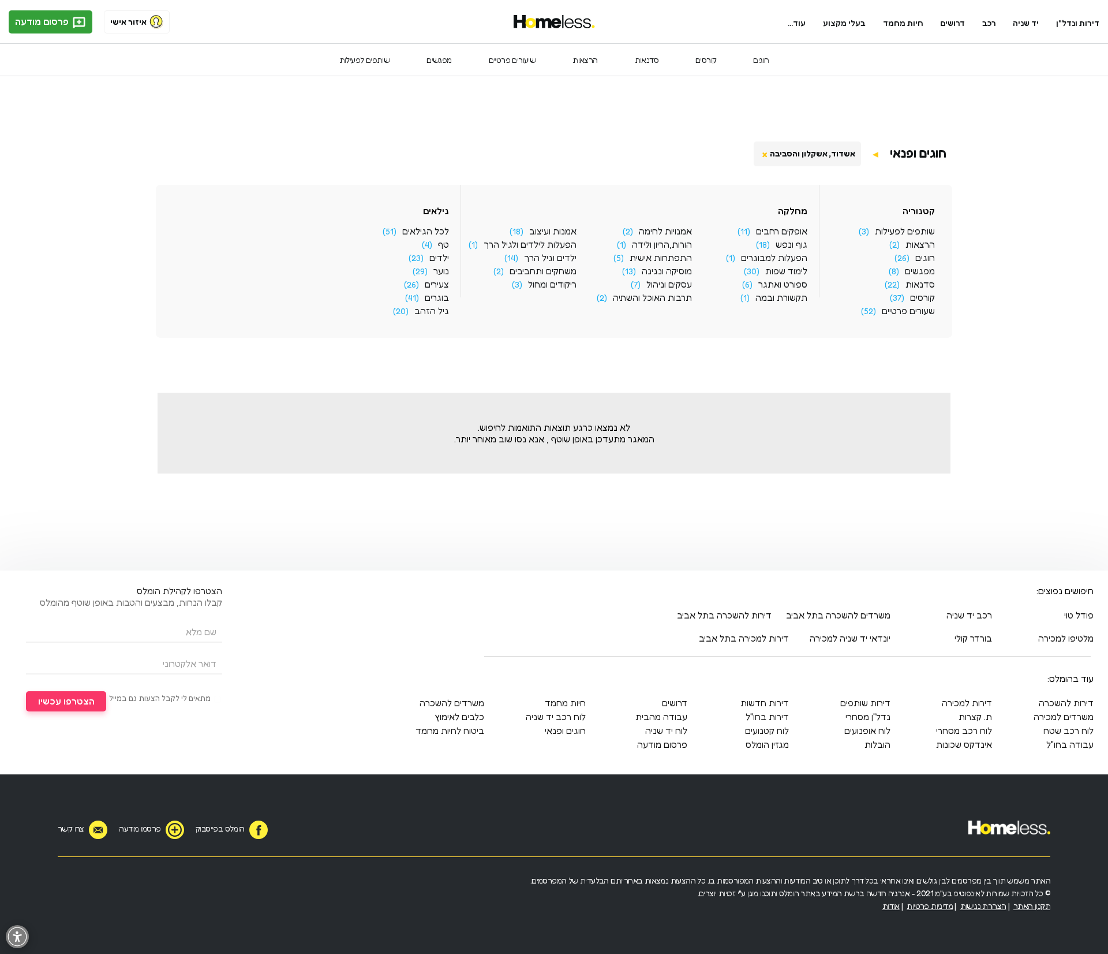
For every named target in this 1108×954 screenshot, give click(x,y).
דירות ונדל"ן (1077, 23)
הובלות (877, 744)
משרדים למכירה (1064, 716)
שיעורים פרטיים (512, 60)
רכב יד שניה (969, 615)
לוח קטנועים (767, 730)
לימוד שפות (786, 271)
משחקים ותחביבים (543, 271)
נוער (441, 271)
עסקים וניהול (669, 284)
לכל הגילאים (425, 231)
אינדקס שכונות (964, 744)
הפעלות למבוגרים (774, 257)
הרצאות (584, 60)
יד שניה (1026, 23)
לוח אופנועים (867, 730)
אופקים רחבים (781, 231)
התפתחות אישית (661, 257)
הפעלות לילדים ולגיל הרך (530, 244)
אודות (891, 906)
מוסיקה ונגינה (667, 271)
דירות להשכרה (1066, 703)
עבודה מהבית (661, 716)
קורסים (705, 60)
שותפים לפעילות (364, 60)
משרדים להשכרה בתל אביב (838, 615)
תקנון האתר (1031, 906)
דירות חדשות (764, 703)
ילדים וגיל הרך (550, 257)
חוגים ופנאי (918, 153)
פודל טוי (1079, 615)
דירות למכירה (967, 703)
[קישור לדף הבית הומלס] (554, 22)
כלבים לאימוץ (459, 716)
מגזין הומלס (767, 744)
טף (443, 244)
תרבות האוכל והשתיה (652, 297)
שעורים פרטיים (908, 310)
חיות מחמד (903, 23)
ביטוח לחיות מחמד (449, 730)
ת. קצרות (975, 716)
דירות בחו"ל (767, 716)
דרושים (953, 23)
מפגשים (438, 60)
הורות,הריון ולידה (662, 244)
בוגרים (437, 297)
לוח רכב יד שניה (556, 716)
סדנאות (646, 60)
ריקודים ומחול (552, 284)
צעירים (437, 284)
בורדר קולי (973, 638)
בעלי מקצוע (844, 23)
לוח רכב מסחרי (964, 730)
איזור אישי (128, 22)
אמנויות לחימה (665, 231)
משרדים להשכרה (452, 703)
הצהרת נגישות (983, 906)
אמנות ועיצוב (553, 231)
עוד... (797, 23)
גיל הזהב (431, 310)
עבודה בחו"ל (1070, 744)
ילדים (439, 257)
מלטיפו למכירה (1066, 638)
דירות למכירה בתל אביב (744, 638)
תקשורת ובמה (781, 297)
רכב (989, 23)
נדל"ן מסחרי (867, 716)
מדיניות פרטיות (930, 906)
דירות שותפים (865, 703)
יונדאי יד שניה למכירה (850, 638)
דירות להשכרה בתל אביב (724, 615)
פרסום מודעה (43, 21)
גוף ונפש (791, 244)
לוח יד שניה (666, 730)
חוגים (761, 60)
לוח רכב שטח (1068, 730)
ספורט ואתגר (782, 284)
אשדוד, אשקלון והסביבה (812, 153)
